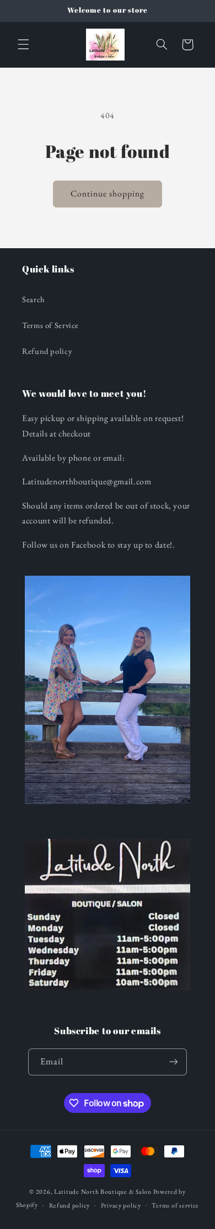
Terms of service (175, 1205)
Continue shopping (108, 193)
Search (33, 299)
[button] (23, 44)
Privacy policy (121, 1205)
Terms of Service (50, 325)
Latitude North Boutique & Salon (103, 1191)
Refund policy (47, 351)
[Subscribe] (173, 1061)
